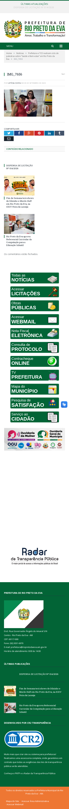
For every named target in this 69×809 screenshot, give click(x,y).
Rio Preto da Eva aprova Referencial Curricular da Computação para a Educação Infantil (19, 241)
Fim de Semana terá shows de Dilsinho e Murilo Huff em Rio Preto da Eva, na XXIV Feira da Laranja (35, 7)
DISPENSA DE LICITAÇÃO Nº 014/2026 (38, 674)
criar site (23, 754)
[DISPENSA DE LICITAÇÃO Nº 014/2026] (19, 159)
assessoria (26, 758)
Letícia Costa (14, 83)
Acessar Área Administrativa (35, 801)
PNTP (17, 773)
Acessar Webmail (15, 804)
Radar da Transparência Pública (39, 773)
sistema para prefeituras (43, 754)
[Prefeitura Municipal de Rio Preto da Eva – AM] (34, 28)
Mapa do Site (12, 801)
